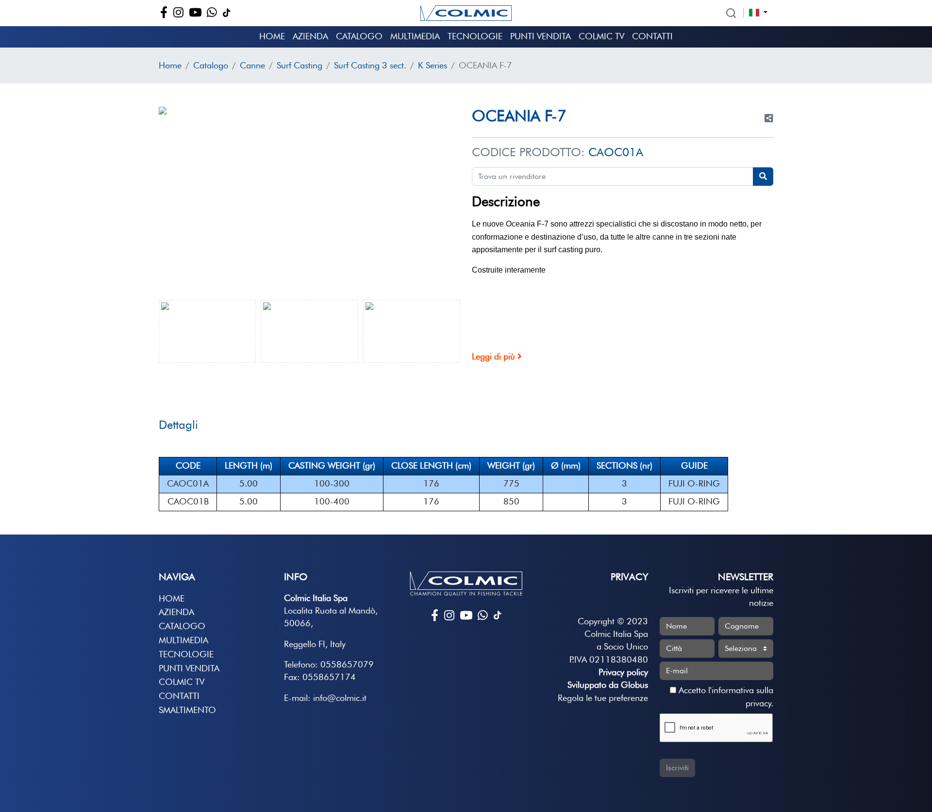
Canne (252, 65)
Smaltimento (187, 710)
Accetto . (724, 696)
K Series (432, 65)
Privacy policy (623, 672)
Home (272, 36)
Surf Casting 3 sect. (370, 65)
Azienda (310, 36)
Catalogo (359, 36)
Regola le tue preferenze (603, 698)
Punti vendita (540, 36)
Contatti (652, 36)
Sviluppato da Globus (607, 685)
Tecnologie (475, 36)
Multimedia (415, 36)
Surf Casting (299, 65)
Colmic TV (601, 36)
